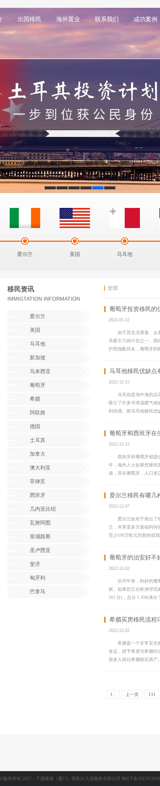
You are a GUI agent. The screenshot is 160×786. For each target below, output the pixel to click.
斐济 (35, 564)
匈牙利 (37, 578)
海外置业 (68, 19)
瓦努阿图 (40, 523)
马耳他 (37, 344)
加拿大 (37, 454)
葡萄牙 (37, 385)
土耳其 (37, 440)
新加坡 (37, 357)
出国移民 (29, 19)
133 (151, 694)
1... (113, 694)
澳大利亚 (40, 468)
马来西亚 (40, 371)
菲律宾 (37, 481)
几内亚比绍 (43, 509)
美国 (35, 330)
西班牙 (37, 495)
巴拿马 (37, 591)
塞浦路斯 (40, 536)
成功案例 (145, 19)
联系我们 (107, 19)
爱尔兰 (37, 316)
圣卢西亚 (40, 550)
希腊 (35, 399)
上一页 (132, 694)
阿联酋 (37, 413)
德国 (35, 426)
